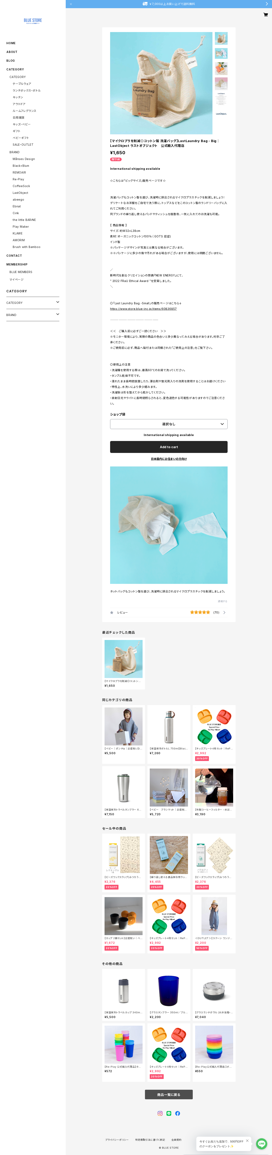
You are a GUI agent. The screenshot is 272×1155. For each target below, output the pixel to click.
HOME (11, 43)
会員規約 (176, 1139)
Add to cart (169, 447)
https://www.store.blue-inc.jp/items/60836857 (143, 308)
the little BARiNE (24, 219)
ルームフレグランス (24, 110)
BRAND (15, 152)
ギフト (16, 131)
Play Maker (21, 226)
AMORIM (19, 240)
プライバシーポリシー (117, 1139)
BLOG (10, 60)
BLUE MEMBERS (21, 272)
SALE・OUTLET (23, 144)
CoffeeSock (21, 186)
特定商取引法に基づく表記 (150, 1139)
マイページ (17, 279)
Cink (16, 213)
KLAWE (18, 233)
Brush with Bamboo (27, 247)
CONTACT (14, 255)
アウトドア (19, 104)
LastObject (20, 192)
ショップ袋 (117, 414)
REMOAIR (19, 172)
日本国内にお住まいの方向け (169, 458)
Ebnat (17, 206)
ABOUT (12, 52)
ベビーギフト (21, 137)
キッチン (18, 97)
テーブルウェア (22, 83)
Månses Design (24, 159)
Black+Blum (21, 165)
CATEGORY (18, 77)
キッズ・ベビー (22, 124)
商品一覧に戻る (168, 1095)
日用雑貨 (18, 117)
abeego (18, 199)
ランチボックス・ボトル (27, 90)
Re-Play (18, 179)
